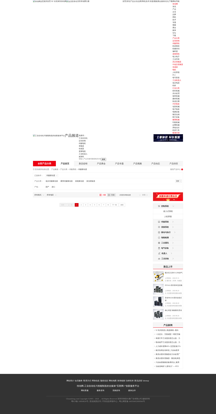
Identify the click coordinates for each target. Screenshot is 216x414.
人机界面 (176, 72)
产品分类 (63, 169)
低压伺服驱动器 (52, 181)
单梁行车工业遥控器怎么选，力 (168, 338)
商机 (143, 1)
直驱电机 (82, 151)
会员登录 (78, 1)
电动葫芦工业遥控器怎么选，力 (168, 342)
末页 (122, 205)
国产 (47, 187)
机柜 (174, 85)
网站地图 (112, 381)
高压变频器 (176, 62)
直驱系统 (176, 54)
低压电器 (176, 83)
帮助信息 (96, 381)
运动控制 (176, 41)
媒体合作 (132, 390)
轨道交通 (176, 101)
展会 (159, 1)
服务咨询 (100, 390)
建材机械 (176, 99)
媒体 (163, 1)
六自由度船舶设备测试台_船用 (167, 362)
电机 (174, 70)
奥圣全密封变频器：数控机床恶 (168, 358)
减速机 (81, 157)
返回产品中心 (175, 169)
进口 (53, 187)
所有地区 (50, 195)
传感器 (175, 67)
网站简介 (70, 381)
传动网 (175, 4)
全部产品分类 (44, 163)
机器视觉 (176, 46)
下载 (170, 1)
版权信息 (104, 381)
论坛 (167, 1)
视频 (155, 1)
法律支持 (130, 381)
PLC (174, 75)
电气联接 (176, 78)
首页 (124, 1)
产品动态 (155, 163)
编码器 (175, 51)
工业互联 (176, 59)
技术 (147, 1)
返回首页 (47, 1)
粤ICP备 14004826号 (79, 401)
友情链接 (121, 381)
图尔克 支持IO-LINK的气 (173, 273)
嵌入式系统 (168, 211)
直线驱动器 (79, 181)
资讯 (128, 1)
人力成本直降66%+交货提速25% (168, 346)
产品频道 (54, 169)
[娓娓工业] (168, 138)
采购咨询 (116, 390)
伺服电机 (82, 143)
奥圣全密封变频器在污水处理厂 (168, 354)
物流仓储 (176, 114)
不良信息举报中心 (109, 401)
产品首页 (65, 163)
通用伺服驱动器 (66, 181)
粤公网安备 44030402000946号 (132, 401)
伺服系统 (176, 43)
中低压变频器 (177, 64)
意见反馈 (138, 381)
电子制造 (176, 109)
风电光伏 (176, 128)
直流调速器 (90, 181)
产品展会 (101, 163)
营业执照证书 (95, 401)
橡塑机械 (176, 120)
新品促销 (83, 163)
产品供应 (174, 163)
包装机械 (176, 107)
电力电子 (176, 57)
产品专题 (119, 163)
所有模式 (37, 195)
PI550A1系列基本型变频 (173, 285)
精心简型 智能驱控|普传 (173, 310)
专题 (151, 1)
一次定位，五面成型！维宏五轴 (168, 334)
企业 (136, 1)
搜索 (103, 159)
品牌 (140, 1)
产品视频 (137, 163)
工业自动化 (83, 138)
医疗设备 (176, 117)
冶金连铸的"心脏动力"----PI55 (167, 366)
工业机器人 (176, 80)
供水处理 (176, 93)
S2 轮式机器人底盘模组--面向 (167, 330)
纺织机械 (176, 91)
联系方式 (87, 381)
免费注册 (85, 1)
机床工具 (176, 130)
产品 (132, 1)
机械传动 (176, 49)
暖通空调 (176, 133)
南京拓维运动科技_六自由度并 (167, 350)
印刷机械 (176, 122)
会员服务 (78, 381)
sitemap (146, 381)
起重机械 (176, 125)
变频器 (81, 146)
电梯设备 (176, 112)
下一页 (114, 205)
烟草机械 (176, 96)
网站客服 (84, 390)
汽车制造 (176, 104)
